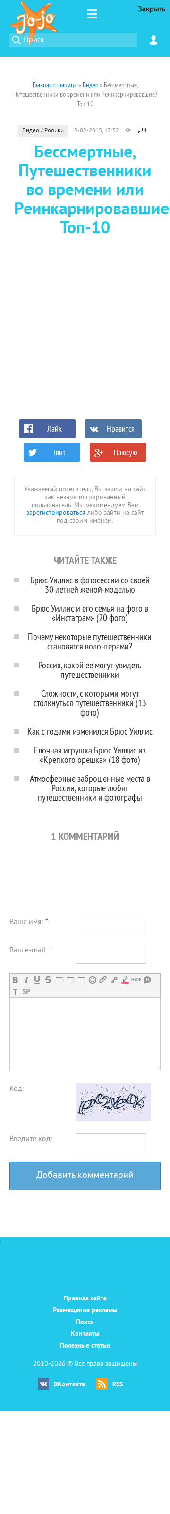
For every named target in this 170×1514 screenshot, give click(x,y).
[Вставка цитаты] (147, 980)
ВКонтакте (69, 1385)
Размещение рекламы (85, 1310)
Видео (30, 131)
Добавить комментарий (85, 1176)
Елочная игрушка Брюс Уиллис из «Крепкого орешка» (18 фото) (90, 754)
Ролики (54, 131)
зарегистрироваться (55, 513)
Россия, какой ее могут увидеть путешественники (90, 669)
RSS (117, 1385)
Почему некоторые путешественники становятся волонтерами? (90, 641)
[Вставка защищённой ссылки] (114, 980)
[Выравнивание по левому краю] (59, 980)
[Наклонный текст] (26, 980)
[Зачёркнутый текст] (47, 980)
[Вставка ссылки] (103, 980)
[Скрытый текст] (136, 980)
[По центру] (70, 980)
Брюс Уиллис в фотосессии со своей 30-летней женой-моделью (90, 584)
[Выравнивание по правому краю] (81, 980)
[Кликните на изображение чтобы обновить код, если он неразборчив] (113, 1119)
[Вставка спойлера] (26, 991)
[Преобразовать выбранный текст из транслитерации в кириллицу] (15, 991)
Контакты (85, 1334)
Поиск (85, 1322)
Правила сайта (85, 1299)
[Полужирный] (15, 980)
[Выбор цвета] (124, 980)
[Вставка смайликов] (92, 980)
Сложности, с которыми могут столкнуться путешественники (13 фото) (90, 702)
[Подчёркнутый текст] (37, 980)
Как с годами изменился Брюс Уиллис (90, 731)
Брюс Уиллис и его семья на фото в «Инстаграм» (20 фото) (90, 612)
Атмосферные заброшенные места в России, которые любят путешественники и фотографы (90, 787)
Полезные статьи (85, 1346)
